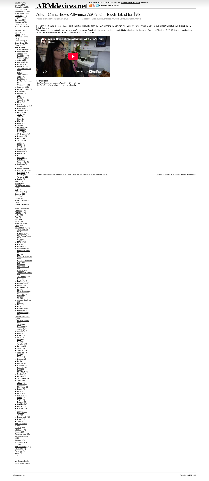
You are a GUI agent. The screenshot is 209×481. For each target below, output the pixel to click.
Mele (19, 340)
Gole (19, 355)
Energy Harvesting (22, 204)
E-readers (18, 9)
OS (16, 166)
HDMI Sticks (19, 13)
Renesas (20, 136)
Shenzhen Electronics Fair (23, 266)
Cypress (20, 130)
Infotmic (20, 112)
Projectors (18, 16)
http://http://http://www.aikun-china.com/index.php (56, 85)
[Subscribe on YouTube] (93, 6)
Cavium (20, 64)
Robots (17, 35)
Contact (102, 5)
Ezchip (19, 145)
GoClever (20, 395)
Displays (18, 18)
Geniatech (21, 327)
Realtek (20, 108)
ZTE (19, 143)
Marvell (20, 93)
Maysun (20, 363)
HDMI (19, 419)
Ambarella (21, 151)
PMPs (17, 215)
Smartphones (20, 7)
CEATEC (20, 271)
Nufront (20, 132)
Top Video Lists (20, 434)
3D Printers (19, 442)
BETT (19, 304)
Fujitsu (19, 153)
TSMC (19, 115)
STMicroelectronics (24, 81)
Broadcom (21, 127)
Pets (16, 217)
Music (17, 453)
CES (19, 240)
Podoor (20, 389)
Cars (17, 196)
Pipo (19, 333)
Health (17, 198)
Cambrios (20, 365)
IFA (18, 244)
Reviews (18, 428)
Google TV (21, 173)
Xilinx (19, 119)
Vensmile (20, 385)
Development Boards (22, 186)
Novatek (20, 147)
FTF (19, 279)
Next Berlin (21, 287)
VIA (18, 125)
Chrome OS (21, 170)
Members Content (21, 436)
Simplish (193, 475)
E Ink (19, 335)
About (108, 5)
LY (18, 361)
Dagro (19, 342)
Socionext (21, 164)
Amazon (20, 123)
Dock (17, 444)
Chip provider (20, 49)
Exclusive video (20, 447)
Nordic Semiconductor (22, 105)
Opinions (18, 430)
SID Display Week (24, 236)
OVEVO (20, 406)
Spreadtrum (21, 100)
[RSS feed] (90, 6)
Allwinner (115, 19)
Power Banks (20, 223)
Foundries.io (21, 417)
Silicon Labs (21, 162)
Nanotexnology (22, 308)
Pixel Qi (20, 376)
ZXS (19, 410)
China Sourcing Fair (24, 257)
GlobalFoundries (23, 89)
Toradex (20, 344)
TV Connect (21, 277)
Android (137, 19)
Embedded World (23, 251)
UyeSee (20, 408)
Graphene (18, 210)
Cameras (18, 20)
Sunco (19, 398)
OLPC (19, 393)
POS (16, 455)
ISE (18, 306)
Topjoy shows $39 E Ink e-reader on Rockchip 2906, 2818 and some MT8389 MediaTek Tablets (72, 174)
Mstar (19, 102)
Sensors (18, 194)
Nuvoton (20, 160)
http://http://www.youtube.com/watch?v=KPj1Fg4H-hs (58, 83)
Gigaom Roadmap (24, 300)
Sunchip (20, 350)
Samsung (20, 87)
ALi (18, 96)
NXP (19, 98)
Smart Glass (19, 43)
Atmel (19, 77)
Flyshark (20, 413)
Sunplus (20, 149)
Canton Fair (21, 283)
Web (16, 181)
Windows (20, 177)
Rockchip (20, 56)
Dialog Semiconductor (22, 73)
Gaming (18, 30)
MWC (19, 242)
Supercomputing (23, 313)
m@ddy (48, 19)
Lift (18, 290)
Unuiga (19, 374)
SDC (19, 298)
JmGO (19, 383)
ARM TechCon (22, 230)
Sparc (19, 421)
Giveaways (19, 449)
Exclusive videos (104, 19)
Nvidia (19, 91)
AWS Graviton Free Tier (130, 3)
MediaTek (20, 66)
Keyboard (18, 451)
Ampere (20, 53)
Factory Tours (20, 24)
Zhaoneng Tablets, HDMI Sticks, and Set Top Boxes (175, 174)
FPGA (17, 221)
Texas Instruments (24, 69)
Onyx (19, 357)
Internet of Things (21, 37)
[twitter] (97, 6)
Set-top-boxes (20, 11)
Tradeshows (19, 228)
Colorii (19, 370)
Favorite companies (22, 317)
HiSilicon (20, 79)
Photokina (21, 310)
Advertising (116, 5)
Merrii (19, 391)
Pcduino (20, 402)
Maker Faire (21, 285)
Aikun (131, 19)
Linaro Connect (23, 321)
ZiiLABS (20, 140)
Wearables (19, 22)
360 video (18, 440)
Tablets (93, 19)
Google (20, 331)
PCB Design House (22, 26)
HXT (19, 155)
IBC (18, 255)
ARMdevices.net (62, 5)
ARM (19, 325)
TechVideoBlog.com (22, 463)
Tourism (18, 432)
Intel (18, 138)
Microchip (20, 158)
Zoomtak (20, 359)
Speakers (18, 45)
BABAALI (20, 368)
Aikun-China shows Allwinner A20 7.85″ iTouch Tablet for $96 (88, 14)
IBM (18, 121)
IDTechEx (21, 234)
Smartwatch (19, 41)
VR (16, 32)
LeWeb (19, 281)
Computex (124, 19)
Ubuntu (20, 175)
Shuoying (20, 352)
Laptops (18, 5)
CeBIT (19, 246)
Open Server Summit (22, 295)
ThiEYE (20, 380)
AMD (19, 117)
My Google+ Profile (22, 461)
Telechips (20, 110)
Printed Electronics (22, 200)
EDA (16, 190)
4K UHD (18, 47)
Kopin (19, 400)
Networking (19, 192)
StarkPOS (21, 404)
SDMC (19, 348)
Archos (20, 329)
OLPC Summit (22, 292)
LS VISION (21, 372)
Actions (20, 60)
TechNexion (21, 378)
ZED (19, 415)
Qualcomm (21, 85)
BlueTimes (21, 387)
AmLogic (20, 62)
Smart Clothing (20, 208)
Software (18, 213)
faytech (20, 346)
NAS (16, 219)
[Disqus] (116, 129)
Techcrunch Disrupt (24, 273)
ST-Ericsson (21, 134)
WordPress (184, 475)
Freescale (21, 58)
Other (17, 226)
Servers (18, 183)
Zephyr (20, 179)
